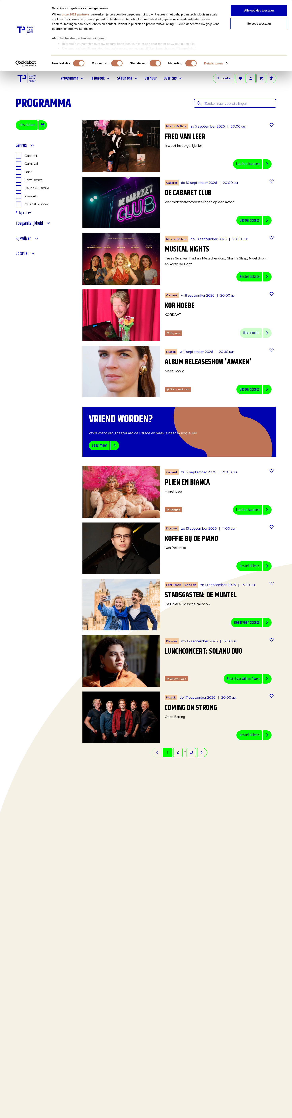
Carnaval (31, 163)
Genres (21, 145)
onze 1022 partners (76, 14)
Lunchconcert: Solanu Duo (203, 651)
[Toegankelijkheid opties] (271, 78)
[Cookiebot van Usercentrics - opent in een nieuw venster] (25, 63)
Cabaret (30, 155)
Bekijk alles (24, 213)
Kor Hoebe (179, 305)
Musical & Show (36, 204)
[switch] (117, 63)
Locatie (21, 253)
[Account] (251, 78)
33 (191, 752)
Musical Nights (187, 249)
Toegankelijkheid (29, 223)
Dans (28, 171)
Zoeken (226, 78)
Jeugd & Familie (36, 188)
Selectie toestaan (259, 23)
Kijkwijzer (23, 238)
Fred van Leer (185, 136)
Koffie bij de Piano (191, 539)
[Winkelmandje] (261, 78)
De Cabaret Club (188, 193)
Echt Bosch (33, 180)
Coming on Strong (191, 708)
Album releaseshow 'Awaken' (208, 362)
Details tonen (213, 63)
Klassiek (30, 196)
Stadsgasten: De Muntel (201, 595)
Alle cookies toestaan (259, 10)
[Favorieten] (240, 78)
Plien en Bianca (187, 482)
